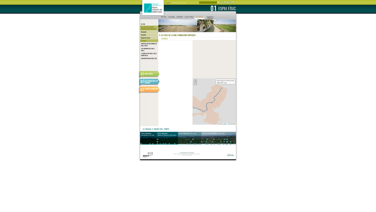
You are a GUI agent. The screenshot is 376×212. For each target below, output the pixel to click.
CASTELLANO (176, 3)
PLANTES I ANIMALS (210, 17)
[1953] (227, 142)
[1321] (165, 144)
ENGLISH (183, 3)
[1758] (200, 144)
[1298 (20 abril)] (163, 144)
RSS (225, 2)
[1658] (193, 139)
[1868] (214, 144)
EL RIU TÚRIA (189, 17)
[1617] (190, 144)
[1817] (206, 144)
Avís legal (191, 152)
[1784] (202, 142)
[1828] (208, 144)
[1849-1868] (212, 142)
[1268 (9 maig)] (160, 144)
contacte (228, 2)
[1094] (153, 144)
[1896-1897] (218, 144)
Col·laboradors (184, 152)
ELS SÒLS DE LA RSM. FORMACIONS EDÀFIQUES (148, 28)
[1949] (226, 144)
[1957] (227, 144)
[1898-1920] (220, 144)
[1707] (196, 144)
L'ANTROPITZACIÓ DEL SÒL (149, 58)
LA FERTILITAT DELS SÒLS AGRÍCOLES (149, 54)
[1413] (175, 144)
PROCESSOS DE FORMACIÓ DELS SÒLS (149, 45)
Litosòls (143, 41)
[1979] (230, 144)
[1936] (224, 142)
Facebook (222, 2)
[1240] (157, 139)
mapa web (230, 2)
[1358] (169, 144)
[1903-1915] (221, 142)
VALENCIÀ (168, 3)
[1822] (207, 139)
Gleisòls (143, 35)
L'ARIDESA (180, 17)
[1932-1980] (231, 142)
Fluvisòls (143, 32)
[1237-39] (157, 144)
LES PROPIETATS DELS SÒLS (148, 50)
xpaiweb (230, 155)
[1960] (228, 142)
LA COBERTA (199, 17)
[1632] (191, 142)
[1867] (214, 139)
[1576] (187, 144)
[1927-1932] (223, 144)
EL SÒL (143, 24)
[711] (141, 144)
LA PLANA (171, 17)
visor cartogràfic (233, 2)
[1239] (157, 142)
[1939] (225, 139)
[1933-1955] (227, 139)
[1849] (211, 144)
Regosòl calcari (145, 38)
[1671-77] (194, 144)
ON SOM (163, 17)
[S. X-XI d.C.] (150, 144)
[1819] (206, 142)
